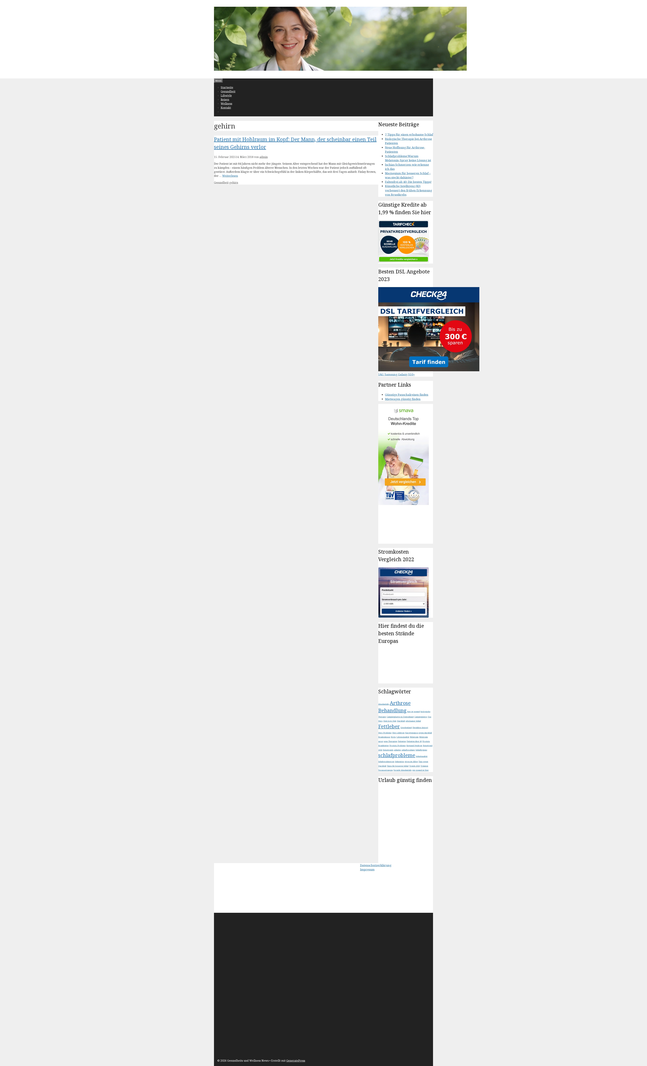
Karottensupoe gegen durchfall (418, 733)
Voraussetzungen (385, 770)
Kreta (393, 737)
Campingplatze (420, 717)
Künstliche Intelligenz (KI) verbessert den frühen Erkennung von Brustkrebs (408, 190)
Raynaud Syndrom (414, 745)
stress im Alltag (411, 761)
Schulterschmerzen (386, 761)
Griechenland (406, 727)
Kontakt (226, 107)
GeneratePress (295, 1060)
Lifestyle (226, 95)
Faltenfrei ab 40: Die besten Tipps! (408, 182)
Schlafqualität (421, 756)
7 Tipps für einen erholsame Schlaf (409, 134)
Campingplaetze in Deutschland (400, 717)
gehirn (233, 182)
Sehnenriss (399, 761)
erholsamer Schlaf (413, 721)
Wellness (226, 103)
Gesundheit (228, 91)
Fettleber (389, 726)
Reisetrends (388, 750)
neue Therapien (390, 741)
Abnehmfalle (383, 704)
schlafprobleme (396, 755)
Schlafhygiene (421, 750)
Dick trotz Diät (389, 721)
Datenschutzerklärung (375, 865)
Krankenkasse (384, 737)
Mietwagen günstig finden (403, 399)
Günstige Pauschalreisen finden (406, 395)
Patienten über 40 (414, 741)
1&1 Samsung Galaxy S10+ (396, 374)
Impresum (367, 869)
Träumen (424, 766)
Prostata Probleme (397, 745)
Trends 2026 (414, 766)
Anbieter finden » (403, 611)
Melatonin (414, 737)
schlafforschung (408, 750)
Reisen (225, 99)
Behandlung (392, 710)
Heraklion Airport (420, 727)
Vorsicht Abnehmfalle (402, 770)
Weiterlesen (230, 176)
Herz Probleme (385, 733)
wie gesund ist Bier (420, 770)
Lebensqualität (402, 737)
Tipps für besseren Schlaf (398, 766)
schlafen (397, 750)
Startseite (227, 87)
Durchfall (401, 721)
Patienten (402, 741)
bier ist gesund (413, 711)
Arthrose (400, 703)
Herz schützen (398, 733)
